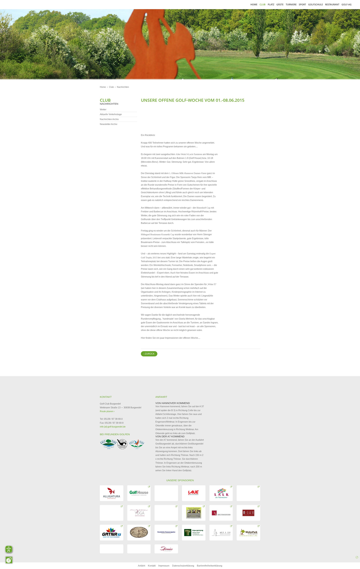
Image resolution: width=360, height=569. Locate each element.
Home (253, 4)
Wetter (103, 109)
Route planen (107, 411)
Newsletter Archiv (108, 124)
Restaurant (332, 4)
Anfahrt (141, 565)
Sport (302, 4)
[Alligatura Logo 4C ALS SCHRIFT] (111, 493)
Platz (271, 4)
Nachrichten (123, 87)
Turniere (291, 4)
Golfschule (315, 4)
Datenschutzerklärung (183, 565)
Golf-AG (347, 4)
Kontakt (152, 565)
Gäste (280, 4)
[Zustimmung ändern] (9, 560)
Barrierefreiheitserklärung (209, 565)
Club (263, 4)
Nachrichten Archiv (109, 119)
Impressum (163, 565)
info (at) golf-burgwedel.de (113, 426)
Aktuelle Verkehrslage (111, 114)
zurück (149, 354)
